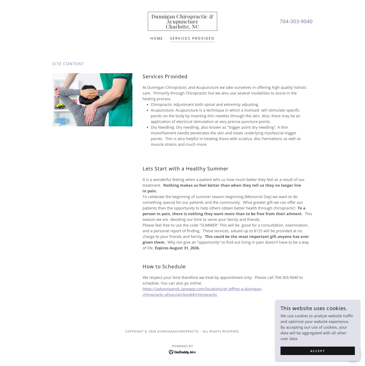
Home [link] (156, 38)
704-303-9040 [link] (296, 21)
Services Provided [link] (192, 38)
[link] (182, 27)
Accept (317, 351)
